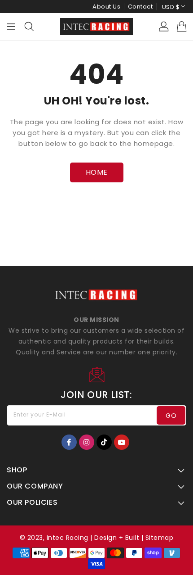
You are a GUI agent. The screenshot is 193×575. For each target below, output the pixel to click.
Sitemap (159, 537)
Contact (140, 6)
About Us (106, 6)
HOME (97, 172)
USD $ (171, 7)
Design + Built (116, 537)
